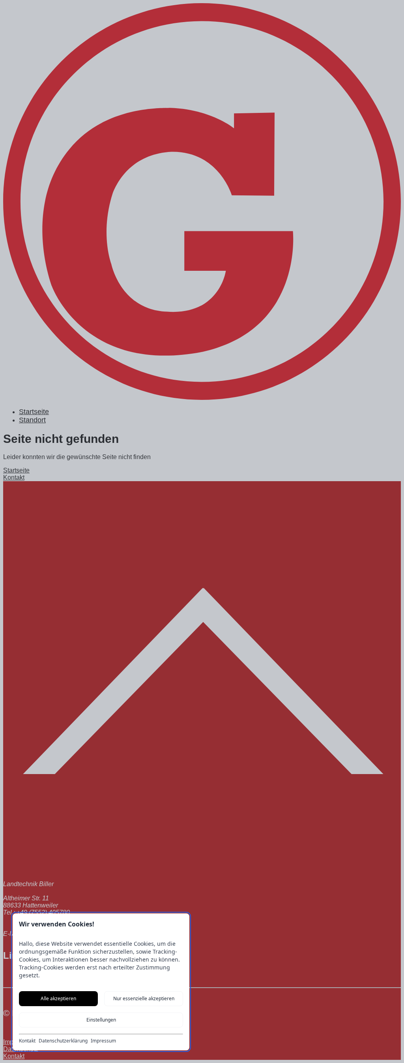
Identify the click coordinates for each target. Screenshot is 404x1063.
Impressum (103, 1041)
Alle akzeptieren (58, 998)
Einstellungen (101, 1019)
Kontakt (27, 1041)
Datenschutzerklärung (63, 1041)
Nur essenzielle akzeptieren (143, 998)
